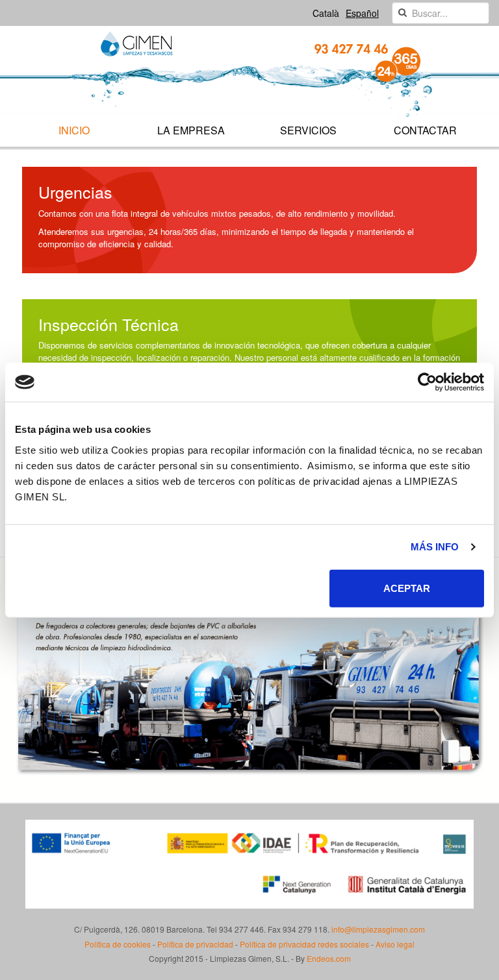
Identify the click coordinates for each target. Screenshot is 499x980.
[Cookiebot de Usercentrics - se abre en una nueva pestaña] (427, 382)
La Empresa (191, 130)
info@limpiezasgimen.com (378, 929)
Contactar (425, 130)
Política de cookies (117, 943)
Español (362, 12)
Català (326, 12)
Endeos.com (329, 958)
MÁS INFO (435, 546)
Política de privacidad (195, 943)
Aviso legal (395, 943)
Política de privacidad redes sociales (304, 943)
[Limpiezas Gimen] (249, 75)
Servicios (308, 130)
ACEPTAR (406, 587)
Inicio (74, 130)
